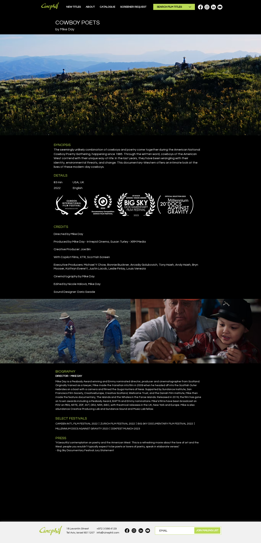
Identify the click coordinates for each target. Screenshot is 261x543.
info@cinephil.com (108, 532)
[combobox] (174, 7)
